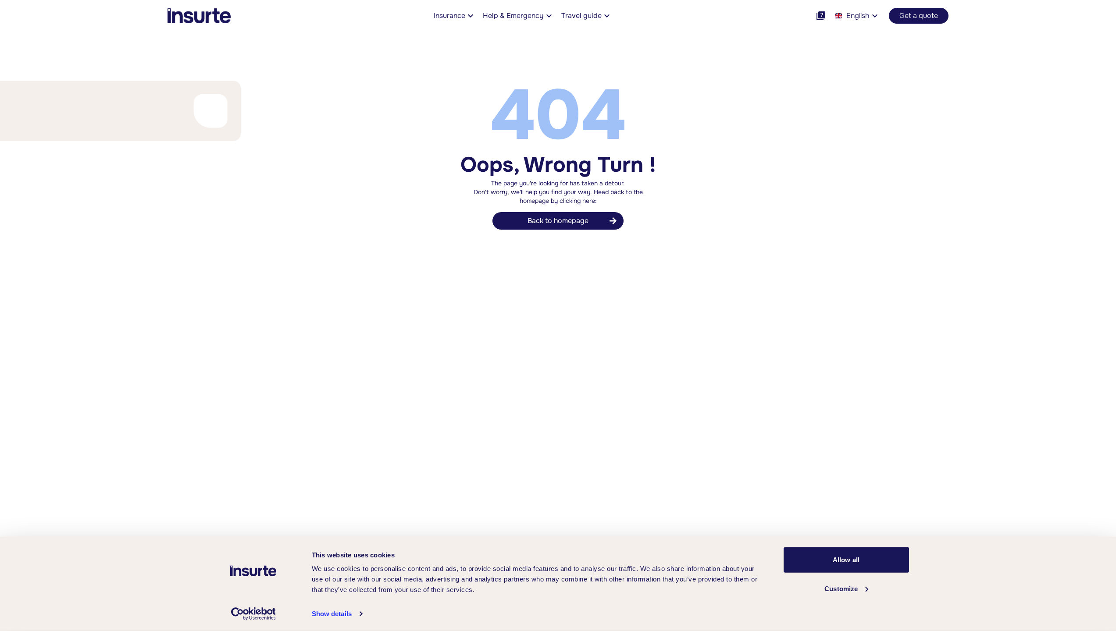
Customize (841, 588)
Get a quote (918, 15)
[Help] (821, 16)
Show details (332, 613)
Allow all (846, 560)
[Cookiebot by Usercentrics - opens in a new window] (253, 613)
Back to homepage (558, 220)
